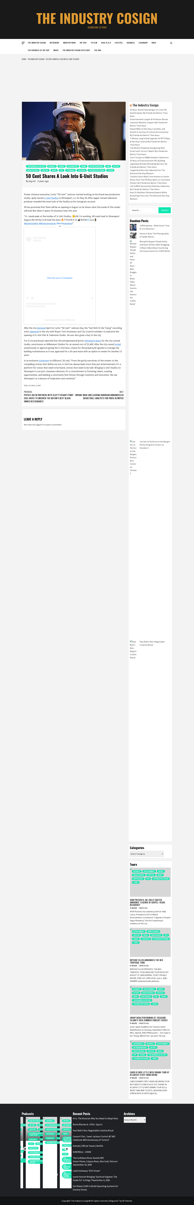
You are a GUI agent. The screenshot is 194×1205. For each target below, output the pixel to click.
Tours (135, 882)
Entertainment (149, 871)
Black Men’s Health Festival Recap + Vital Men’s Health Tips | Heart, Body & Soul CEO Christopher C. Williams (47, 1161)
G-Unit (38, 385)
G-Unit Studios (51, 197)
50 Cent (32, 385)
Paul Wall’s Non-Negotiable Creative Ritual (93, 1130)
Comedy (61, 166)
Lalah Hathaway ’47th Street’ (86, 1170)
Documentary (73, 166)
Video (154, 42)
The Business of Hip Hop (38, 50)
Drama (83, 166)
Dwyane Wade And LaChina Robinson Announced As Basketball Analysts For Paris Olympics (99, 395)
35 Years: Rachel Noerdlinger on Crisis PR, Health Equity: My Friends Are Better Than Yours (149, 112)
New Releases (138, 879)
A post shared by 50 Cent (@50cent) (59, 320)
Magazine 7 (114, 1200)
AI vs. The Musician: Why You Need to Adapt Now (95, 1118)
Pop (61, 170)
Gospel (160, 871)
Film (108, 166)
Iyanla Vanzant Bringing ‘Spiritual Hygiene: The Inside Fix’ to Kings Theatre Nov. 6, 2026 (95, 1178)
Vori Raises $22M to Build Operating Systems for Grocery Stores (95, 1188)
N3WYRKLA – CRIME (82, 1152)
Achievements (138, 1044)
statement (44, 360)
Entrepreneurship (96, 166)
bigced (32, 181)
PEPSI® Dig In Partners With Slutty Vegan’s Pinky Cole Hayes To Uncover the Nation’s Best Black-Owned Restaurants (48, 396)
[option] (28, 1154)
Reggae (35, 1144)
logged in (39, 424)
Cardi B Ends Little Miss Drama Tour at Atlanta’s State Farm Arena (149, 1073)
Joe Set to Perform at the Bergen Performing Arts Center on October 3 (155, 444)
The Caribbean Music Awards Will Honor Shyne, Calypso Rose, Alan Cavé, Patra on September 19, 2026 (95, 1161)
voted (118, 344)
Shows (135, 939)
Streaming (70, 170)
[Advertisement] (97, 80)
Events (160, 989)
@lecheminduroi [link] (64, 223)
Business (131, 42)
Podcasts (29, 1139)
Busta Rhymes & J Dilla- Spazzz (88, 1124)
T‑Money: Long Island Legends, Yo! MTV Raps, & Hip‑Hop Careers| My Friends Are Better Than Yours (150, 141)
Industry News (69, 42)
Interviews (54, 42)
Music (55, 50)
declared (41, 327)
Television (81, 170)
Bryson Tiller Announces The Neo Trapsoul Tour (146, 961)
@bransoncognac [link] (47, 223)
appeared (34, 331)
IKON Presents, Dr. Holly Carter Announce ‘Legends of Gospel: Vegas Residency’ (147, 902)
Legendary (143, 42)
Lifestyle (119, 42)
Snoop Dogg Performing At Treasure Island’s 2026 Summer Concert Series (149, 1019)
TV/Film (94, 42)
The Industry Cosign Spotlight (76, 50)
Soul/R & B (106, 42)
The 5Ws (97, 50)
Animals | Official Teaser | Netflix (88, 1145)
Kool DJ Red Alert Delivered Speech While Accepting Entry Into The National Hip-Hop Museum (149, 195)
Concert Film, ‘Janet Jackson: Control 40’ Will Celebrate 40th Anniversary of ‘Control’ (94, 1138)
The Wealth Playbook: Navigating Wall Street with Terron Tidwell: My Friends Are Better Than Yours (149, 151)
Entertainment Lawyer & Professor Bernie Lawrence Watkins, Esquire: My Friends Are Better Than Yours (149, 122)
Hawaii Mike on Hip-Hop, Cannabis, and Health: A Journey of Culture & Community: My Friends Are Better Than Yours (149, 131)
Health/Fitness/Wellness (34, 1121)
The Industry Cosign (97, 18)
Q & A (27, 1144)
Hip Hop (83, 42)
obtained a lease (93, 340)
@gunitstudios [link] (31, 223)
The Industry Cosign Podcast (32, 1162)
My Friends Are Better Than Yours (33, 1134)
